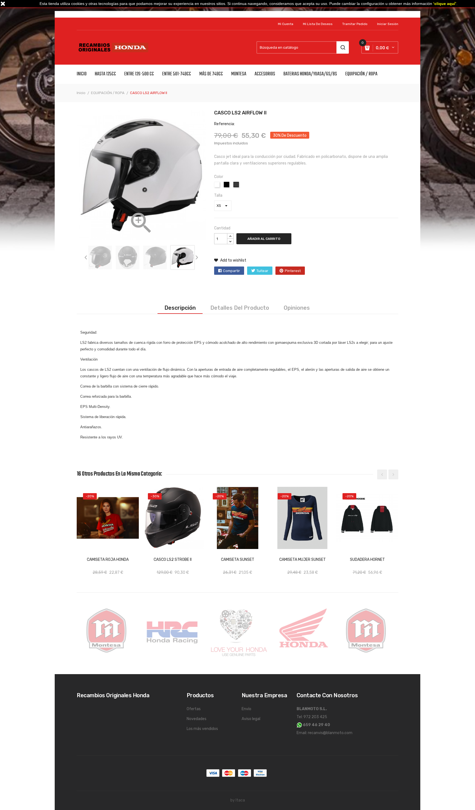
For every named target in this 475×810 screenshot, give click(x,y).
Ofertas (194, 709)
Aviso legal (251, 718)
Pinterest (293, 271)
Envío (246, 709)
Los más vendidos (202, 728)
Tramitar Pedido (355, 24)
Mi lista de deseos (318, 24)
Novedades (196, 718)
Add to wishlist (232, 260)
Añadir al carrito (263, 239)
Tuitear (262, 271)
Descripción (180, 307)
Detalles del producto (239, 307)
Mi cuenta (285, 24)
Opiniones (297, 307)
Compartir (231, 271)
